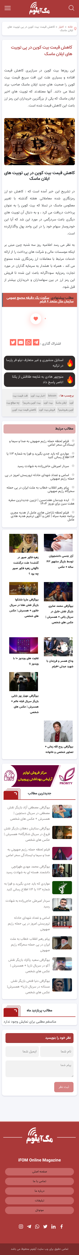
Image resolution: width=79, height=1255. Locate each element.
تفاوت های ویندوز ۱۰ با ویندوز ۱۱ (26, 661)
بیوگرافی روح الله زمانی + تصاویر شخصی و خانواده (59, 749)
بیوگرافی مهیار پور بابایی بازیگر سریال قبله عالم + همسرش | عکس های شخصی (25, 704)
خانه (70, 27)
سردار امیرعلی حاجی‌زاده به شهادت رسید (43, 466)
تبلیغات (39, 1200)
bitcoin (52, 396)
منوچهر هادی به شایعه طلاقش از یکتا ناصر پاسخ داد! (37, 379)
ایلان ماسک (61, 403)
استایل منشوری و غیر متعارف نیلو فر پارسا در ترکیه (34, 363)
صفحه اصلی (39, 1171)
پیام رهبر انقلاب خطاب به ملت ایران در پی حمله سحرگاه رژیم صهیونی (40, 489)
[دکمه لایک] (35, 318)
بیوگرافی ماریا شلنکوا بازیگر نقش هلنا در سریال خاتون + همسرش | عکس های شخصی (24, 608)
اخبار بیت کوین (38, 396)
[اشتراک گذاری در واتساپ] (28, 344)
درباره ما (40, 1191)
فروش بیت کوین (47, 410)
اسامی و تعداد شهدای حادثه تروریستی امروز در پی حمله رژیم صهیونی (39, 477)
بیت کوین (48, 403)
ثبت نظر (64, 1087)
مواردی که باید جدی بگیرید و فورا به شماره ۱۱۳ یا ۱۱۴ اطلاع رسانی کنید (40, 455)
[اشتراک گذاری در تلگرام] (36, 344)
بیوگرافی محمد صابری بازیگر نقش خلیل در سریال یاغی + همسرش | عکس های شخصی (59, 614)
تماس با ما (39, 1181)
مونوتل (39, 1210)
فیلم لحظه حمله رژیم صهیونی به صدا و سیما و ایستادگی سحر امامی (41, 443)
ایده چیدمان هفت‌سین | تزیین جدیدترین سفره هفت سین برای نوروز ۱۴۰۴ (41, 502)
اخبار (61, 27)
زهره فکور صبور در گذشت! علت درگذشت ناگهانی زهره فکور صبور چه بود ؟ (25, 565)
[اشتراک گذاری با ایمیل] (21, 344)
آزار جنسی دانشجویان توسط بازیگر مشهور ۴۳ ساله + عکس (60, 561)
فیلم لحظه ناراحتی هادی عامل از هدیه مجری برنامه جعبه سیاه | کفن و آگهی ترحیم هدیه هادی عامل (42, 516)
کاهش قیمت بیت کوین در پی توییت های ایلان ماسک (41, 50)
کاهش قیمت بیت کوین (24, 410)
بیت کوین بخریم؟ (32, 403)
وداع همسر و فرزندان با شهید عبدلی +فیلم (60, 664)
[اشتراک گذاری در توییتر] (13, 344)
